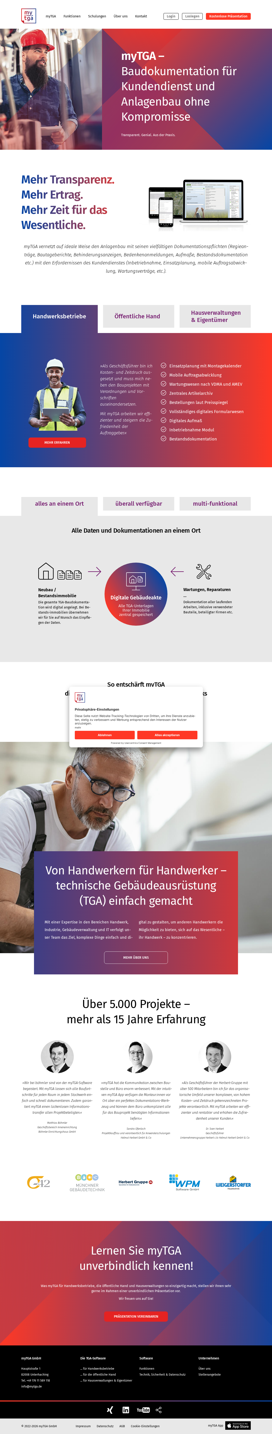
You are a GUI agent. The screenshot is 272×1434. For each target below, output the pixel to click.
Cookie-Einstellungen (145, 1426)
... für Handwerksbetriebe (97, 1368)
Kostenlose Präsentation (228, 16)
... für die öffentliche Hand (98, 1374)
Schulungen (97, 16)
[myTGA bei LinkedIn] (128, 1410)
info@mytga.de (31, 1386)
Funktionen (72, 16)
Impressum (83, 1426)
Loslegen (192, 16)
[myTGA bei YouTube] (143, 1410)
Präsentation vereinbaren (136, 1316)
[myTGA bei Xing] (112, 1410)
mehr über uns (136, 958)
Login (171, 16)
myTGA (51, 16)
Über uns (121, 16)
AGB (122, 1426)
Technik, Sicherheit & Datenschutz (162, 1374)
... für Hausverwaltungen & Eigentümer (106, 1380)
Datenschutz (105, 1426)
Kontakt (141, 16)
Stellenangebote (209, 1374)
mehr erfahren (57, 442)
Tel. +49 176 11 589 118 (35, 1380)
